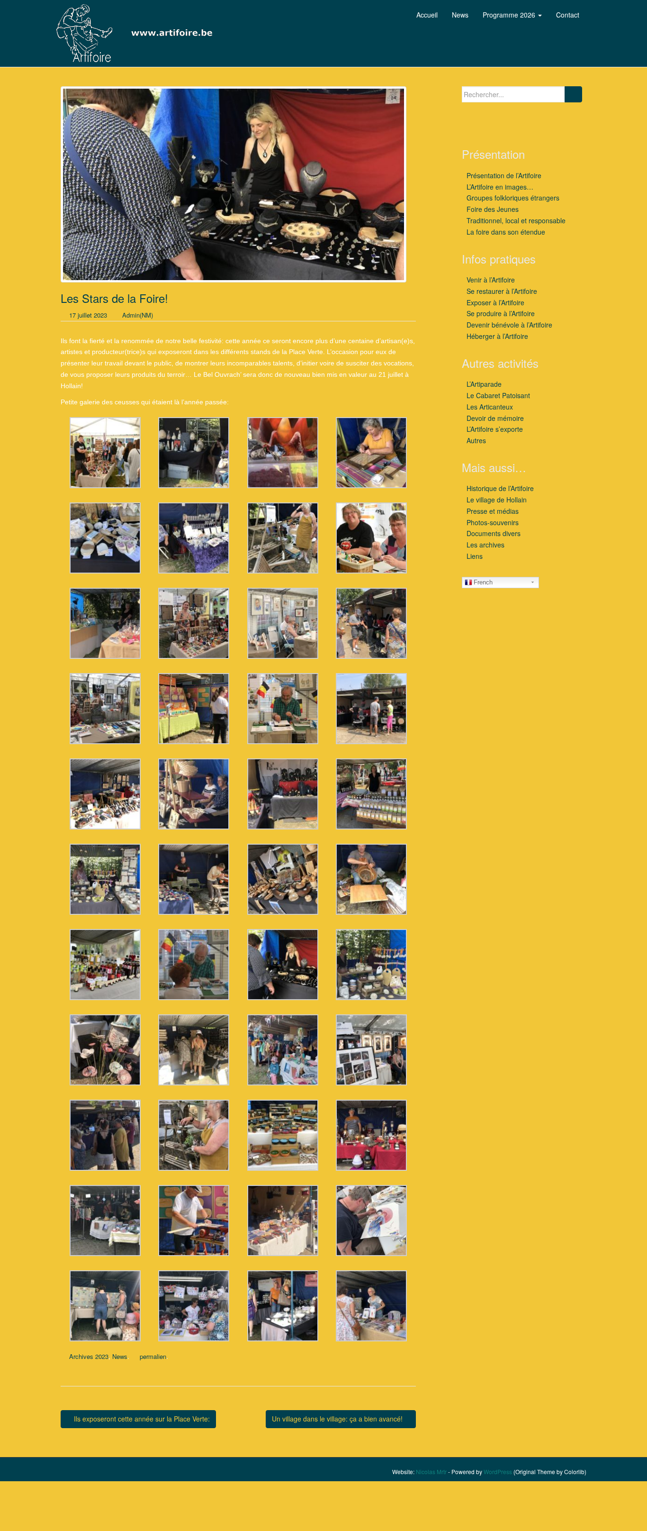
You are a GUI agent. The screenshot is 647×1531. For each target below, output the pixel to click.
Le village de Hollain (497, 499)
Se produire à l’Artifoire (501, 313)
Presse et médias (493, 511)
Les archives (485, 544)
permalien (153, 1356)
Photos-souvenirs (493, 522)
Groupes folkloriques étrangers (513, 197)
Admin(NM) (137, 314)
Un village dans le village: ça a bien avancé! (338, 1418)
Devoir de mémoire (495, 418)
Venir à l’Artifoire (491, 279)
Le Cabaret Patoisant (498, 395)
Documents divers (494, 533)
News (119, 1356)
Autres (476, 440)
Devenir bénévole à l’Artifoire (509, 324)
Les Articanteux (490, 406)
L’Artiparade (484, 384)
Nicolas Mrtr (431, 1471)
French (483, 582)
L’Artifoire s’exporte (495, 429)
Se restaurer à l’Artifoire (502, 291)
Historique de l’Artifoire (500, 488)
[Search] (573, 94)
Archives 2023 (88, 1356)
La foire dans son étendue (506, 232)
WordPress (498, 1471)
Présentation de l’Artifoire (504, 175)
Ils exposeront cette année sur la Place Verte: (141, 1418)
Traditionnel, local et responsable (516, 220)
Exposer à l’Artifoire (495, 302)
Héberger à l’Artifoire (497, 336)
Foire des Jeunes (493, 209)
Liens (475, 556)
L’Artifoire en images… (500, 186)
